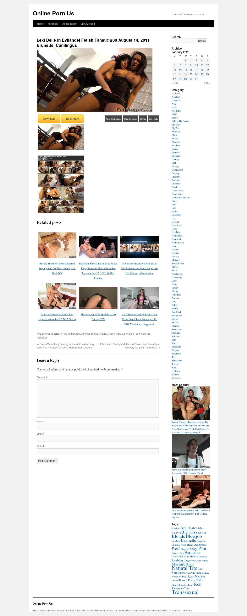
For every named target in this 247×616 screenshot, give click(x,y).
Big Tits (175, 128)
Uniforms (176, 370)
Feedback (52, 23)
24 (196, 74)
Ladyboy (203, 556)
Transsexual (185, 592)
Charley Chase (130, 118)
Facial (176, 548)
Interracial (176, 239)
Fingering (185, 548)
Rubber (175, 318)
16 (191, 69)
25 (202, 74)
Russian (175, 322)
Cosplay (175, 173)
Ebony (175, 200)
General (175, 221)
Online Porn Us (53, 13)
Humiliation (177, 235)
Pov (184, 572)
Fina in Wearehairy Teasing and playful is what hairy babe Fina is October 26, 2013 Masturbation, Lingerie (65, 345)
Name (41, 421)
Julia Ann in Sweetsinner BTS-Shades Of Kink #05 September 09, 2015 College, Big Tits (191, 514)
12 (207, 64)
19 (207, 69)
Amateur (176, 96)
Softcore (175, 336)
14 (180, 69)
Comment (42, 377)
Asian (174, 107)
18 (202, 69)
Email (40, 433)
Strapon (175, 350)
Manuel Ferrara (201, 560)
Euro (174, 204)
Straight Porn (186, 584)
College (175, 166)
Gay (174, 218)
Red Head (176, 311)
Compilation (177, 169)
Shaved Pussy (186, 580)
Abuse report (69, 23)
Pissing (175, 291)
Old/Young (177, 277)
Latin (174, 245)
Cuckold (175, 180)
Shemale (175, 325)
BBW (174, 114)
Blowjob (176, 141)
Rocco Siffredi (179, 576)
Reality (175, 308)
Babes (193, 527)
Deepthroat (200, 544)
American (176, 100)
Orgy (174, 280)
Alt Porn (176, 93)
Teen (174, 356)
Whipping (176, 377)
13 (174, 69)
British (175, 148)
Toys (174, 367)
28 (180, 78)
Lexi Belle (153, 118)
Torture (175, 363)
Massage (176, 259)
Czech (174, 187)
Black (174, 134)
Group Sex (177, 225)
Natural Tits (177, 273)
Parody (175, 287)
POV (65, 333)
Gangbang (176, 214)
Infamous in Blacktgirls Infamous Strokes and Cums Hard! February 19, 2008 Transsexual (130, 345)
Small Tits (176, 329)
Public (175, 304)
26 (207, 74)
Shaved (175, 580)
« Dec (175, 82)
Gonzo (143, 118)
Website (41, 446)
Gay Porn (198, 548)
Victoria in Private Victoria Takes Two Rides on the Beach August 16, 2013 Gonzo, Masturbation (139, 268)
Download (49, 118)
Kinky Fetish (178, 242)
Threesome (177, 360)
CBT (174, 162)
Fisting (175, 211)
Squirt (174, 343)
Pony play (176, 294)
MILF (174, 270)
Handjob (176, 232)
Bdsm (201, 528)
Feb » (207, 82)
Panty (174, 284)
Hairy (174, 228)
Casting (175, 159)
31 (196, 78)
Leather (175, 249)
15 (185, 69)
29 (185, 78)
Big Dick (176, 124)
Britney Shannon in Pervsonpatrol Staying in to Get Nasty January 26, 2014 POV (57, 268)
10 (196, 64)
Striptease (176, 353)
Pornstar (175, 298)
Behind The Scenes (180, 121)
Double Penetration (180, 197)
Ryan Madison (197, 576)
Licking (175, 256)
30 (191, 78)
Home (40, 23)
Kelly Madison (191, 556)
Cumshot (176, 183)
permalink (42, 337)
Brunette (175, 152)
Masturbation (178, 263)
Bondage (176, 145)
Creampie (176, 176)
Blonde (175, 138)
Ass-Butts (176, 110)
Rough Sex (177, 315)
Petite (201, 569)
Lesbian (175, 252)
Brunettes (201, 541)
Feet (174, 207)
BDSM (175, 117)
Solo (174, 339)
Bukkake (176, 155)
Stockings (176, 346)
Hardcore (192, 552)
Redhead (205, 572)
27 (174, 78)
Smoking (176, 332)
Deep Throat (177, 190)
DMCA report (87, 23)
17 (196, 69)
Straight (176, 585)
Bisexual (176, 131)
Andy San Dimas (113, 118)
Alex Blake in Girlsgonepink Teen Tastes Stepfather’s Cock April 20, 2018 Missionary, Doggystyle (139, 319)
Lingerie (189, 560)
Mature (175, 266)
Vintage (175, 374)
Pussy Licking (194, 572)
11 (202, 64)
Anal (174, 103)
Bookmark (72, 118)
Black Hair (201, 532)
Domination (177, 193)
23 (191, 74)
